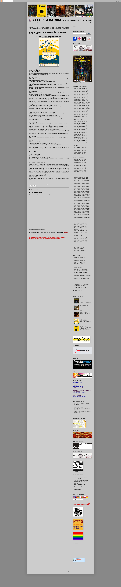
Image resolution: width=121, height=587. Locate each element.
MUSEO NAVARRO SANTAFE (80, 487)
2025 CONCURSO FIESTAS (79, 114)
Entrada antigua (65, 227)
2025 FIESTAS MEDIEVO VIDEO (81, 214)
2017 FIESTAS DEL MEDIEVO (80, 189)
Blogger (67, 571)
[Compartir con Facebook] (34, 186)
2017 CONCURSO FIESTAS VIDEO (81, 102)
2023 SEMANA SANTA (78, 167)
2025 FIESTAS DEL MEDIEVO (80, 212)
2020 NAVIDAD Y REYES (79, 232)
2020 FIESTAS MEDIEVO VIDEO (81, 200)
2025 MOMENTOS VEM (79, 152)
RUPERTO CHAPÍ (87, 22)
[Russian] (85, 497)
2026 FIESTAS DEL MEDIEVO (80, 216)
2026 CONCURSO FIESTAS (79, 116)
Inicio (50, 227)
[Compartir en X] (33, 186)
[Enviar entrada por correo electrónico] (47, 184)
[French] (76, 497)
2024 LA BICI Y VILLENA (79, 251)
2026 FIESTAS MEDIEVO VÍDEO (81, 217)
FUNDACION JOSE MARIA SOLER (81, 480)
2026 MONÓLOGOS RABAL (79, 141)
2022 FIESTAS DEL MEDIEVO (80, 203)
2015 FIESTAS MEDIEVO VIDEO (81, 185)
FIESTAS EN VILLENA (48, 22)
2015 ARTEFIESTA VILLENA (80, 272)
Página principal (31, 22)
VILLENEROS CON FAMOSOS (80, 284)
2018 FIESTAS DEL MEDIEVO (80, 192)
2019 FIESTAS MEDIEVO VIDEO (81, 197)
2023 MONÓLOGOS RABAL (38, 184)
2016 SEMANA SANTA (78, 159)
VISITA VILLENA (67, 22)
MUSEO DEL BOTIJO (78, 486)
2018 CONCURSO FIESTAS (79, 103)
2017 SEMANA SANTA (78, 160)
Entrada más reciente (34, 227)
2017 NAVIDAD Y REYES (79, 227)
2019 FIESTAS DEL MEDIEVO (80, 195)
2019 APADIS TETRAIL (78, 262)
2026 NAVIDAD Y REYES (79, 241)
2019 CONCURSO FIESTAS (79, 107)
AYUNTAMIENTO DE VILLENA (80, 477)
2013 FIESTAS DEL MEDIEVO (80, 180)
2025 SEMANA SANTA (78, 170)
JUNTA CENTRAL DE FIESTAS (80, 481)
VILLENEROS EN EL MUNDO (80, 285)
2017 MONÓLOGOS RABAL (79, 131)
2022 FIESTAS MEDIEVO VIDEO (81, 205)
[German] (78, 497)
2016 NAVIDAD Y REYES (79, 226)
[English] (74, 497)
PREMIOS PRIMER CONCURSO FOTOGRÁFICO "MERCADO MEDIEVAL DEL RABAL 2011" (86, 308)
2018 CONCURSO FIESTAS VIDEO (81, 105)
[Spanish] (87, 497)
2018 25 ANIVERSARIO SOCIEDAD (81, 275)
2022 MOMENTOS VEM (79, 147)
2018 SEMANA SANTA (78, 162)
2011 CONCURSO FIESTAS (79, 91)
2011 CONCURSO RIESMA (79, 269)
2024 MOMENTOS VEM (79, 150)
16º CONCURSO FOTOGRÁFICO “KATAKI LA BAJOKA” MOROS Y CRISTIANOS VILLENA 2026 (85, 300)
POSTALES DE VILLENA (79, 292)
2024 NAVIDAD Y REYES (79, 238)
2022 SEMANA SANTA (78, 165)
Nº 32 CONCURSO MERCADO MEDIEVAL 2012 (85, 313)
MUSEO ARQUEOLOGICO (79, 484)
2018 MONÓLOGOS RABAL (79, 132)
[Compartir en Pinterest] (36, 186)
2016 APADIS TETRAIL (78, 257)
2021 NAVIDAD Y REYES (79, 233)
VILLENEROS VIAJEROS (79, 287)
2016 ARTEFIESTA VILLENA (80, 273)
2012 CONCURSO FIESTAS (79, 93)
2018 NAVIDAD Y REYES (79, 229)
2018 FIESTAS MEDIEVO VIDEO (81, 194)
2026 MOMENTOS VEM (79, 153)
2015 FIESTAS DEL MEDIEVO (80, 183)
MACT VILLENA (77, 483)
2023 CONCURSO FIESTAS (79, 111)
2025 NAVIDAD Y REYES (79, 240)
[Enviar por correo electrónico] (30, 186)
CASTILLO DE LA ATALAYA (77, 22)
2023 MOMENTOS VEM (79, 149)
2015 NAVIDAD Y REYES (79, 224)
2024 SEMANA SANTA (78, 168)
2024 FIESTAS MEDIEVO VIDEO (81, 211)
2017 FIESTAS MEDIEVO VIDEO (81, 191)
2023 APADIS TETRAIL (78, 263)
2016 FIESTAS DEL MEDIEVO (80, 186)
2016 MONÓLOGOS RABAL (79, 129)
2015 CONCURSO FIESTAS (79, 97)
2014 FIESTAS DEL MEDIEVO (80, 181)
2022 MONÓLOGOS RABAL (79, 135)
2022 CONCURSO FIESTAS (79, 110)
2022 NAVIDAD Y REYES (79, 235)
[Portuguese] (83, 497)
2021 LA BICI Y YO (78, 247)
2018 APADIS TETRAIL (78, 260)
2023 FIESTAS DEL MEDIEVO (80, 206)
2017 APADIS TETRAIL (78, 259)
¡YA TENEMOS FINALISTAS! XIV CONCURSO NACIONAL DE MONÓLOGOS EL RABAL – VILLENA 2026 (85, 322)
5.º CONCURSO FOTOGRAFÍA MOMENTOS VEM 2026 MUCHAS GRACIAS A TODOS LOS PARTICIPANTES (85, 328)
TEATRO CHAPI (77, 489)
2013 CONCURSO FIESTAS (79, 94)
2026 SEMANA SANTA (78, 171)
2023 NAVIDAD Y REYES (79, 237)
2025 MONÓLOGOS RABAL (79, 140)
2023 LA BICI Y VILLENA (79, 250)
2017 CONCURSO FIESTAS (79, 100)
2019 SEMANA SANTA (78, 164)
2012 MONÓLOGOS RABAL (79, 123)
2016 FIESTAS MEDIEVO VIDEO (81, 188)
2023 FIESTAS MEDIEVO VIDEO (81, 208)
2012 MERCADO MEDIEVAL (80, 178)
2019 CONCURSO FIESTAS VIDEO (81, 108)
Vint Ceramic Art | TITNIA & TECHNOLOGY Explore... (79, 407)
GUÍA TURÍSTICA (39, 22)
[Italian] (80, 497)
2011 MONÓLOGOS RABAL (79, 121)
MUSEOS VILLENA (58, 22)
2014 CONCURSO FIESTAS (79, 96)
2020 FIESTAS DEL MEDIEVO (80, 198)
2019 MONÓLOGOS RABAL (79, 134)
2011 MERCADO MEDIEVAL (80, 177)
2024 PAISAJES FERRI (79, 277)
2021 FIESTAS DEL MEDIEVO (80, 202)
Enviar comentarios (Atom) (40, 229)
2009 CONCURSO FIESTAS (79, 88)
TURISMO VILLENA (78, 491)
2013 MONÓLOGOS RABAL (79, 124)
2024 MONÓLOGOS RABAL (79, 138)
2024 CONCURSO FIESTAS (79, 113)
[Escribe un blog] (32, 186)
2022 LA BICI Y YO (78, 248)
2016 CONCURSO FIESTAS (79, 99)
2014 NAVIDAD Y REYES (79, 223)
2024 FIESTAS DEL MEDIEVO (80, 209)
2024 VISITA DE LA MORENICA (80, 278)
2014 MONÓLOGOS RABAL (79, 126)
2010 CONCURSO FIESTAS (79, 89)
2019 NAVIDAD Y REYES (79, 230)
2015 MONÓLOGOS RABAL (79, 128)
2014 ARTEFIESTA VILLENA (80, 270)
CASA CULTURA (77, 478)
